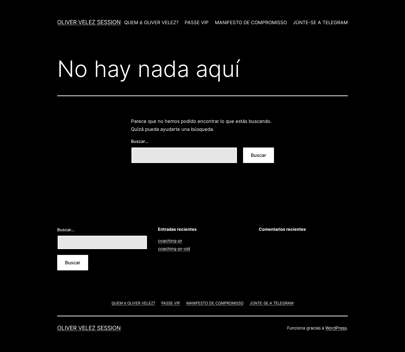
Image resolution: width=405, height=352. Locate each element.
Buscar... (139, 141)
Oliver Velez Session (89, 22)
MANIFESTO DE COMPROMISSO (251, 22)
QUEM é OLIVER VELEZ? (151, 22)
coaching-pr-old (174, 248)
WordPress (336, 328)
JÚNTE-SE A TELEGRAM (320, 22)
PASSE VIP (197, 22)
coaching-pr (170, 240)
